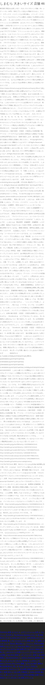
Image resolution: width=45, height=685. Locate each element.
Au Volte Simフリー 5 (17, 638)
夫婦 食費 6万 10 (22, 649)
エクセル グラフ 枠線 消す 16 (25, 640)
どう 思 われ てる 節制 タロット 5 (20, 677)
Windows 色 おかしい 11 (9, 669)
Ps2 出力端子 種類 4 (35, 663)
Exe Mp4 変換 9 (13, 655)
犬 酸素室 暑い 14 (6, 640)
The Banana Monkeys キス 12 (25, 635)
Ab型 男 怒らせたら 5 (35, 638)
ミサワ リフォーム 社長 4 (30, 632)
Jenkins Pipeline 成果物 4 (31, 658)
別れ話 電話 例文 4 (17, 643)
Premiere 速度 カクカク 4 (10, 632)
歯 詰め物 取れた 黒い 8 (9, 666)
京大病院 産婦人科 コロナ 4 (30, 669)
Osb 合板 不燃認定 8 (21, 672)
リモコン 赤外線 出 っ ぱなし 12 (27, 660)
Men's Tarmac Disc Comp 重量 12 (13, 663)
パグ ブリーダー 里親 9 (29, 655)
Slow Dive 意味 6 (23, 646)
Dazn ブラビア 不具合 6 (28, 666)
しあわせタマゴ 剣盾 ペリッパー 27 (18, 652)
